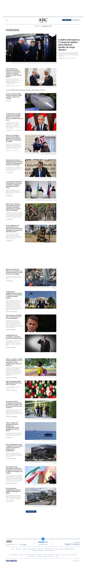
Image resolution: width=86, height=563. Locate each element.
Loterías (64, 554)
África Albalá (8, 458)
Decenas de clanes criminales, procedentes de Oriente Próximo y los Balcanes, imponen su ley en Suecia (14, 404)
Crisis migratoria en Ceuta (46, 26)
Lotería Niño (21, 554)
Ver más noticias (31, 511)
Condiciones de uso (48, 548)
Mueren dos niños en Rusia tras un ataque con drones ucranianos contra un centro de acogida (14, 271)
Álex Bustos (8, 85)
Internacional (12, 30)
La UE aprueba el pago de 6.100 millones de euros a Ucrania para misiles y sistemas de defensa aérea (14, 185)
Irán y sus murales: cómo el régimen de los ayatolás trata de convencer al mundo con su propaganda (14, 447)
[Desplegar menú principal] (6, 20)
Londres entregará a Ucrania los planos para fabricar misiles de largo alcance (69, 44)
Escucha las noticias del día (72, 554)
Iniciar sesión (76, 20)
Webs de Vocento (76, 560)
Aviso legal (55, 548)
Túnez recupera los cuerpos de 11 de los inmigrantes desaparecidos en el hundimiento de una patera (12, 426)
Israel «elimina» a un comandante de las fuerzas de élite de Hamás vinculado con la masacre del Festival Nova (14, 229)
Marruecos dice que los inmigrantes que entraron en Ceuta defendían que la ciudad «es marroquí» (14, 162)
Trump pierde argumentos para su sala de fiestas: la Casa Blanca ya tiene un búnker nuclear (14, 295)
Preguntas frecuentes (32, 556)
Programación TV (51, 554)
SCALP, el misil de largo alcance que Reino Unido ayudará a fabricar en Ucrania (26, 90)
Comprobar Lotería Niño (13, 554)
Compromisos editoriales (49, 550)
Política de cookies (39, 548)
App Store (68, 544)
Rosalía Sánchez (61, 58)
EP (6, 240)
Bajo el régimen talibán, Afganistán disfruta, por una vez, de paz (14, 382)
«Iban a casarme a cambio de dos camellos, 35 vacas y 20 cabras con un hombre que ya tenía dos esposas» (14, 362)
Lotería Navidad (39, 554)
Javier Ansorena (9, 130)
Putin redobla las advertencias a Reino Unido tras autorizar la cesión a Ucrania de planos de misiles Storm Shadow (14, 72)
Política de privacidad (31, 548)
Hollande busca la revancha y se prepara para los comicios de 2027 (14, 336)
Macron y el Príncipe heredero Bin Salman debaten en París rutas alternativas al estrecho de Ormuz (13, 138)
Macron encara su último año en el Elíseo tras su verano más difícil (14, 316)
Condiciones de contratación (37, 550)
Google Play (76, 544)
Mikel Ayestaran (9, 483)
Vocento (13, 548)
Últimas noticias (58, 554)
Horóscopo (45, 554)
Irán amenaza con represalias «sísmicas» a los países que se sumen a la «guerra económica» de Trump (14, 470)
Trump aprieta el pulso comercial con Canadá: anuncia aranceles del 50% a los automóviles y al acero (14, 117)
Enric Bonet (8, 150)
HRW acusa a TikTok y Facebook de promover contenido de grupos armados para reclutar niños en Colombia (13, 207)
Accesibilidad (60, 548)
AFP (7, 219)
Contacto (24, 548)
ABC (7, 172)
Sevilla (45, 22)
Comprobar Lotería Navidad (30, 554)
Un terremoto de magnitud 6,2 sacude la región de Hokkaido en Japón (13, 490)
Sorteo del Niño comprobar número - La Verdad (45, 556)
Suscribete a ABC (66, 20)
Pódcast (56, 556)
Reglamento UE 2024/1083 (69, 548)
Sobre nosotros (18, 548)
